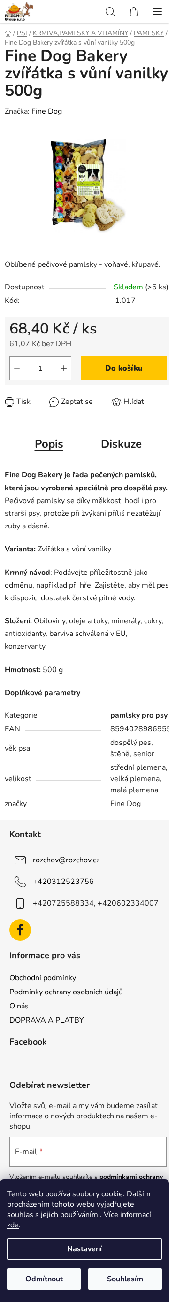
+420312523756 (63, 881)
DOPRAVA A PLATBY (46, 1020)
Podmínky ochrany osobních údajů (66, 992)
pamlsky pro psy (139, 715)
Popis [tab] (49, 443)
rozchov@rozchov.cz (66, 860)
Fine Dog (46, 111)
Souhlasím (125, 1279)
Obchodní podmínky (42, 978)
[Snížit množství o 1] (17, 368)
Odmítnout (44, 1279)
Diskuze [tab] (121, 443)
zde (13, 1225)
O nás (19, 1006)
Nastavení (84, 1249)
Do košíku (124, 368)
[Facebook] (20, 930)
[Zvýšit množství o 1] (64, 368)
